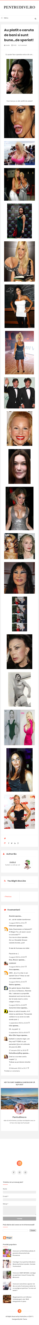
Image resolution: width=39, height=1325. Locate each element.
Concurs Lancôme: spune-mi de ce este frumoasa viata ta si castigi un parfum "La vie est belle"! (24, 1287)
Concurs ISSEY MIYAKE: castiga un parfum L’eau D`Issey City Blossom (24, 1275)
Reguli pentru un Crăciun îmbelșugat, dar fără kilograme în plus (22, 1299)
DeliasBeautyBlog (16, 1053)
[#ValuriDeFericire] (19, 1126)
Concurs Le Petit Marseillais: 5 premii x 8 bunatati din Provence (24, 1253)
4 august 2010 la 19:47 (17, 967)
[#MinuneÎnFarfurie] (16, 1126)
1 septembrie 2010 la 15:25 (18, 1023)
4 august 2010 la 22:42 (17, 982)
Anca (11, 969)
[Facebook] (25, 1126)
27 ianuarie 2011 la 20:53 (18, 1050)
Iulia (11, 1025)
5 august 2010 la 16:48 (17, 1005)
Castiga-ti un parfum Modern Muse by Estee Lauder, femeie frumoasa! (24, 1264)
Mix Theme (23, 1319)
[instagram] (19, 1172)
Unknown (12, 926)
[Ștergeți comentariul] (26, 923)
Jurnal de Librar (15, 1008)
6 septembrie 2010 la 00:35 (18, 1032)
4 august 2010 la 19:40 (17, 957)
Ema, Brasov (14, 960)
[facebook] (13, 1172)
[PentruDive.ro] (22, 1126)
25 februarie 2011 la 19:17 (18, 1068)
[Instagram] (13, 1126)
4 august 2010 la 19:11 (17, 923)
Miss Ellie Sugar (15, 1035)
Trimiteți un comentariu (12, 1071)
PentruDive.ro (19, 7)
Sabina (12, 984)
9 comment (23, 45)
